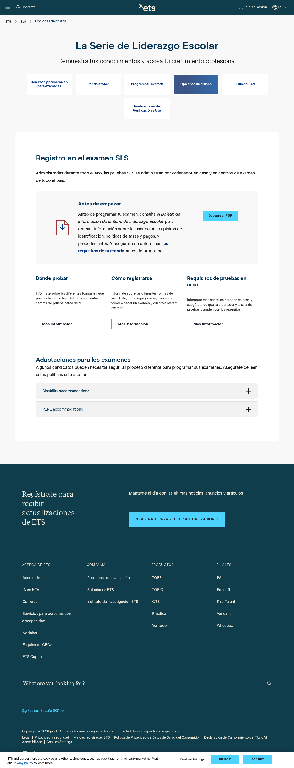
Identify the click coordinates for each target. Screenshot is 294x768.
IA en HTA (31, 590)
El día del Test (244, 84)
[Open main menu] (8, 7)
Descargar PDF (220, 216)
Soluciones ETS (100, 590)
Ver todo (159, 625)
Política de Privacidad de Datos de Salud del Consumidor (157, 738)
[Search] (269, 683)
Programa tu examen (147, 84)
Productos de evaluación (108, 578)
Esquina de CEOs (37, 645)
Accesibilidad (32, 742)
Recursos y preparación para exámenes (49, 84)
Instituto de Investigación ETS (112, 601)
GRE (156, 601)
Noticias (30, 633)
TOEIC (157, 590)
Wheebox (225, 625)
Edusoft (223, 590)
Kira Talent (226, 601)
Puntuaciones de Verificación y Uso (147, 108)
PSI (219, 578)
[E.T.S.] (147, 7)
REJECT (225, 759)
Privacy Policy (23, 763)
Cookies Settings (59, 742)
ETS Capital (33, 657)
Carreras (30, 601)
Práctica (159, 613)
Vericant (224, 613)
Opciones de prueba (196, 84)
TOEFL (158, 578)
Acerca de (31, 578)
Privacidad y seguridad (52, 738)
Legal (26, 738)
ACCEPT (257, 759)
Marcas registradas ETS (92, 738)
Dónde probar (98, 84)
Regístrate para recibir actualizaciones (177, 519)
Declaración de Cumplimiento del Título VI (235, 738)
